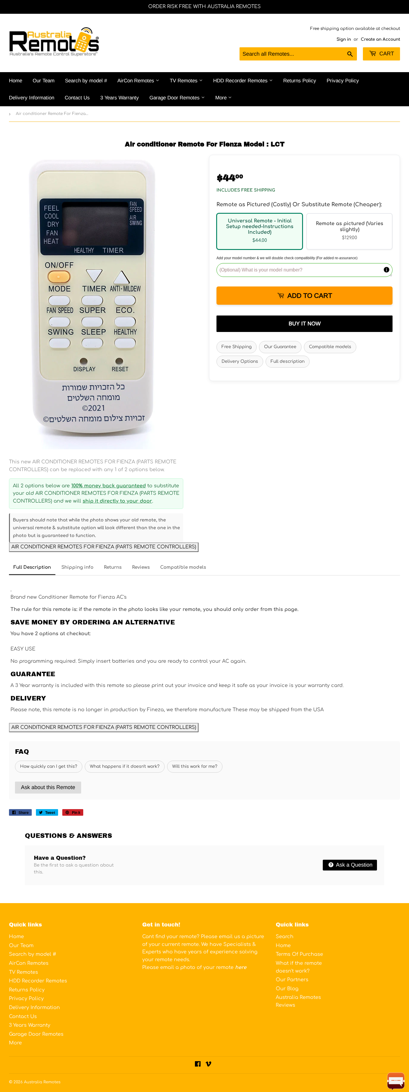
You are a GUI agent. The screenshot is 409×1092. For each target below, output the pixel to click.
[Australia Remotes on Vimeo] (208, 1064)
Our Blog (287, 988)
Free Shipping (237, 347)
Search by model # (86, 81)
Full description (288, 361)
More (221, 98)
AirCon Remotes (136, 81)
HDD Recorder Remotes (241, 81)
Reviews (141, 567)
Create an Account (380, 39)
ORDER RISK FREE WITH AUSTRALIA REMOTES (204, 6)
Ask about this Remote (48, 787)
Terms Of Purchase (299, 954)
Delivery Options (240, 361)
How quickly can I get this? (48, 766)
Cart (386, 54)
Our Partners (292, 979)
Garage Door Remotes (175, 98)
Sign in (344, 39)
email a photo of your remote (203, 967)
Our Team (43, 81)
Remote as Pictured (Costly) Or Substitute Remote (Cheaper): (299, 204)
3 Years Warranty (119, 98)
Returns (113, 567)
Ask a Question (353, 865)
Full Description (32, 567)
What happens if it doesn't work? (125, 766)
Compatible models (330, 347)
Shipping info (77, 567)
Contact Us (77, 98)
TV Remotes (184, 81)
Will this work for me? (194, 766)
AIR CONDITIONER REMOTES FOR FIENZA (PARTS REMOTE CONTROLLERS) (103, 547)
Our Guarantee (280, 347)
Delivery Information (31, 98)
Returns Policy (299, 81)
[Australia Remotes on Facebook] (198, 1064)
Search (284, 936)
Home (15, 81)
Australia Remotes (42, 1082)
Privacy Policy (343, 81)
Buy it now (305, 324)
